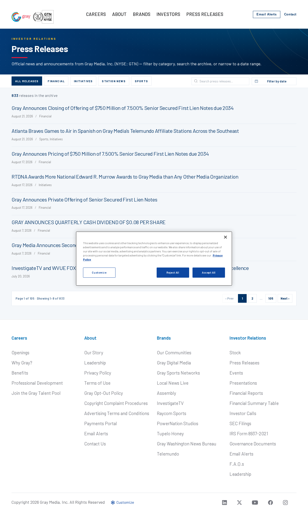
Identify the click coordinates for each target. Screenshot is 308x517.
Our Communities (174, 352)
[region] (154, 258)
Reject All (173, 272)
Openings (20, 352)
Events (236, 373)
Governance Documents (253, 443)
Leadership (95, 362)
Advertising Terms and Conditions (116, 413)
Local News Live (172, 383)
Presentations (243, 383)
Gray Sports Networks (178, 373)
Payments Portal (100, 423)
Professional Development (37, 383)
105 (270, 298)
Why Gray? (22, 362)
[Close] (225, 237)
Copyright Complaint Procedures (116, 403)
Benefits (20, 373)
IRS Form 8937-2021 (249, 433)
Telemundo (168, 454)
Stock (235, 352)
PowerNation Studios (177, 423)
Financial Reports (246, 393)
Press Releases (244, 362)
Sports (141, 81)
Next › (285, 298)
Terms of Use (97, 383)
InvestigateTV (170, 403)
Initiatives (83, 81)
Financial (56, 81)
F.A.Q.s (237, 464)
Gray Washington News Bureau (186, 443)
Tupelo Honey (170, 433)
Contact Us (95, 443)
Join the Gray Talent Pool (36, 393)
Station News (113, 81)
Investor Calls (243, 413)
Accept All (209, 272)
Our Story (93, 352)
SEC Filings (240, 423)
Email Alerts (267, 14)
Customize (99, 272)
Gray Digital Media (174, 362)
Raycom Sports (171, 413)
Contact (290, 14)
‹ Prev (229, 298)
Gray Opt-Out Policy (103, 393)
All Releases (26, 81)
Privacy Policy (97, 373)
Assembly (166, 393)
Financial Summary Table (254, 403)
